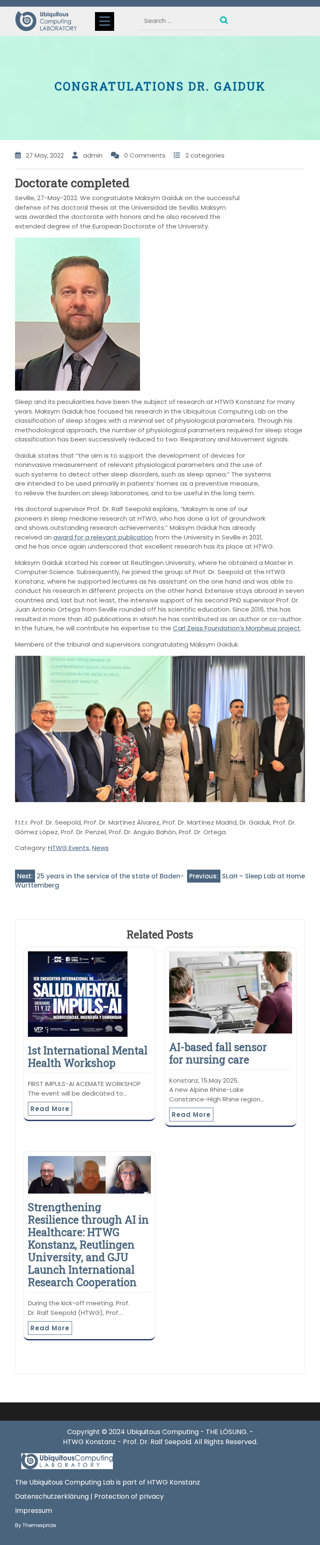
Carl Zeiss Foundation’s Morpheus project (236, 628)
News (100, 847)
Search (225, 18)
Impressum (33, 1510)
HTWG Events (68, 847)
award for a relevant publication (103, 537)
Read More (50, 1108)
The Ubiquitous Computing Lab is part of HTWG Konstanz (107, 1482)
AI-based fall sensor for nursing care (218, 1053)
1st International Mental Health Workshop (88, 1056)
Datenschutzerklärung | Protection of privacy (89, 1496)
